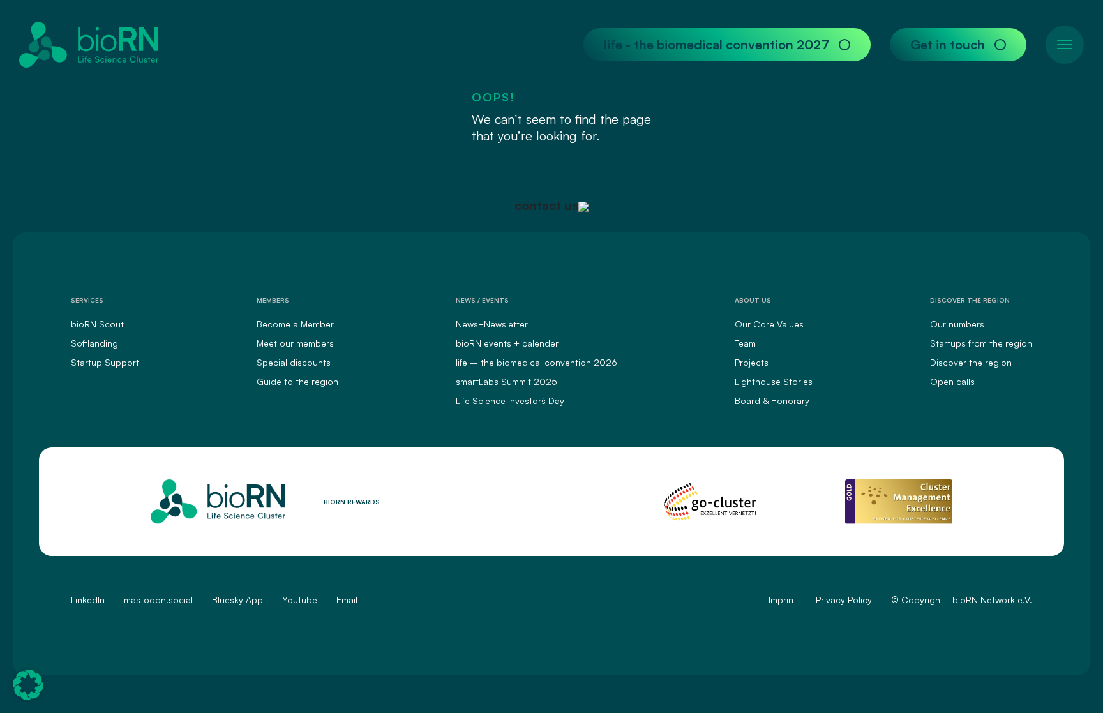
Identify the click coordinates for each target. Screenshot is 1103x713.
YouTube (299, 599)
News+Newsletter (492, 324)
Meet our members (295, 343)
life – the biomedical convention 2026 (536, 362)
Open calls (952, 381)
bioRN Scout (97, 324)
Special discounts (294, 362)
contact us (546, 205)
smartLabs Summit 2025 (506, 381)
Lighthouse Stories (774, 381)
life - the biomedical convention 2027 (716, 44)
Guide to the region (297, 381)
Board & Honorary (772, 400)
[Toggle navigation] (1065, 45)
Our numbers (957, 324)
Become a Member (295, 324)
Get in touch (947, 44)
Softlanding (94, 343)
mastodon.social (158, 599)
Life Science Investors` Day (510, 400)
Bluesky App (237, 599)
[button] (28, 685)
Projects (752, 362)
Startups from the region (981, 343)
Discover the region (971, 362)
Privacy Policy (844, 599)
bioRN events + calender (507, 343)
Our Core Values (769, 324)
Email (346, 599)
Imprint (783, 599)
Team (745, 343)
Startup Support (105, 362)
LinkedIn (88, 599)
